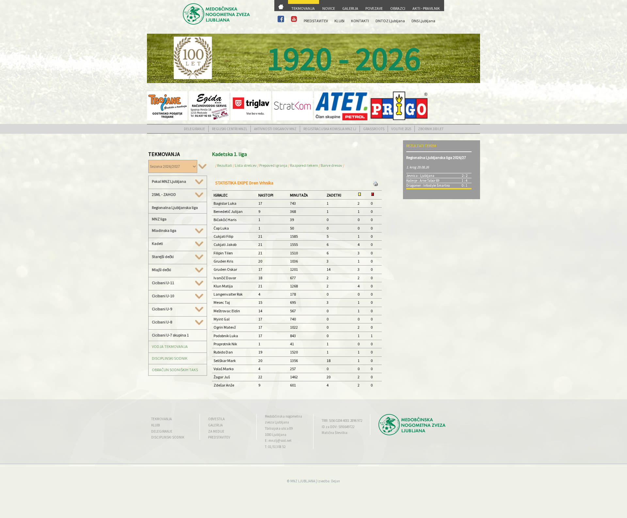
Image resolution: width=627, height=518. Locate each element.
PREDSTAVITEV (316, 20)
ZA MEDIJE (216, 431)
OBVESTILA (216, 419)
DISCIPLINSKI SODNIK (169, 358)
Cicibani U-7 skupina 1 (170, 335)
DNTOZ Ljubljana (390, 20)
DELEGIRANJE (194, 129)
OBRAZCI (397, 8)
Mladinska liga (164, 230)
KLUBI (339, 20)
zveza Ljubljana (277, 422)
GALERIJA (350, 8)
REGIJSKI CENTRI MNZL (229, 129)
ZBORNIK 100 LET (430, 129)
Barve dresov (331, 165)
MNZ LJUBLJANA (302, 481)
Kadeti (157, 243)
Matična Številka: (335, 432)
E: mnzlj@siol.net (278, 440)
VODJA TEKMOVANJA (170, 346)
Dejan (335, 481)
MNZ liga (159, 218)
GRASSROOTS (373, 129)
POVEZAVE (374, 8)
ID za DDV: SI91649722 (338, 426)
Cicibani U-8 (162, 322)
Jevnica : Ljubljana (420, 175)
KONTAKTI (360, 20)
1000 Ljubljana (275, 434)
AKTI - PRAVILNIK (426, 8)
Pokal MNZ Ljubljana (169, 181)
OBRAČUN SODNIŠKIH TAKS (175, 369)
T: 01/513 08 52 (275, 446)
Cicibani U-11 (163, 283)
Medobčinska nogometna (283, 416)
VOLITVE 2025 (401, 129)
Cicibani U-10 (163, 296)
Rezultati (224, 165)
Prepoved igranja (273, 165)
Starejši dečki (163, 256)
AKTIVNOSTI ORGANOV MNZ (275, 129)
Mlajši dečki (161, 270)
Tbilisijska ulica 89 (279, 428)
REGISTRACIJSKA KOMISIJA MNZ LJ (329, 129)
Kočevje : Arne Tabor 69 (422, 180)
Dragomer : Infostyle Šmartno (428, 185)
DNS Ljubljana (423, 20)
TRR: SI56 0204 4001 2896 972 (342, 420)
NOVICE (328, 8)
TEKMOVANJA (303, 8)
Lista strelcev (246, 165)
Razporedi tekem (304, 165)
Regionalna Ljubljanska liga (175, 207)
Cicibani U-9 (162, 309)
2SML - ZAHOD (164, 194)
